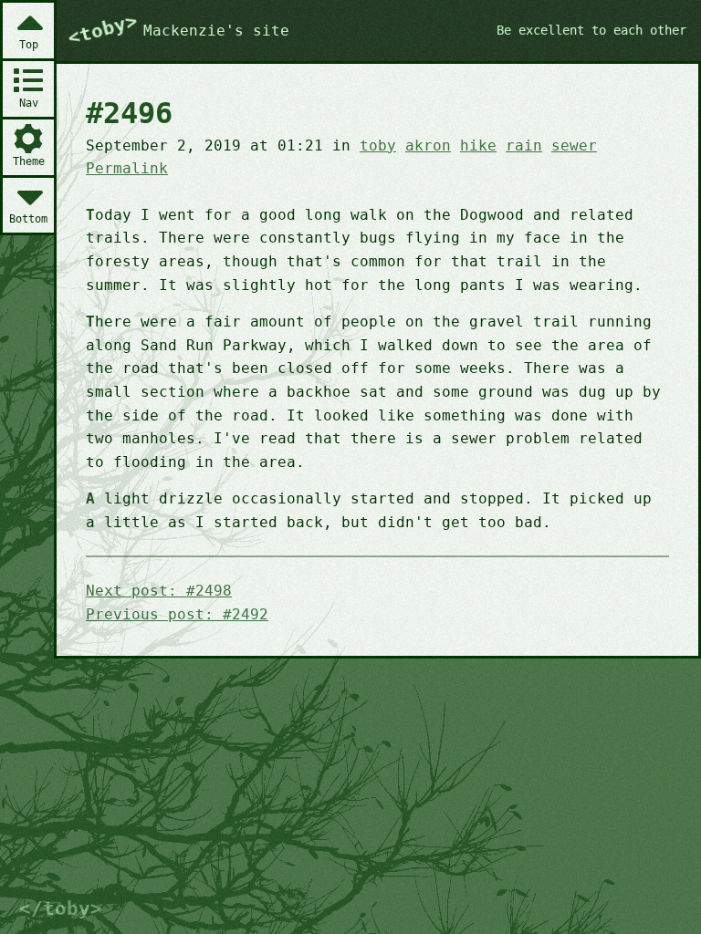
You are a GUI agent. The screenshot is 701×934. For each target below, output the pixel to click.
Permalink (127, 168)
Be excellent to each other (591, 30)
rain (524, 145)
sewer (574, 145)
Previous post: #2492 (177, 614)
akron (428, 145)
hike (478, 145)
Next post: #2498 (159, 590)
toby (378, 145)
